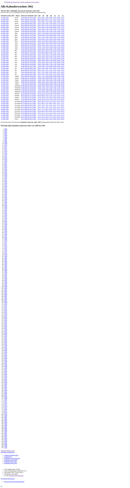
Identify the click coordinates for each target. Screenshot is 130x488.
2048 (5, 365)
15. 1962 (5, 45)
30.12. (62, 117)
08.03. (51, 35)
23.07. (39, 74)
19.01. (55, 21)
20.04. (55, 47)
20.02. (43, 31)
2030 (5, 336)
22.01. (39, 23)
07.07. (59, 68)
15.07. (62, 70)
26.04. (51, 49)
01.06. (55, 58)
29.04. (62, 49)
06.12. (51, 111)
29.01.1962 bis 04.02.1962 (28, 25)
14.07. (59, 70)
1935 (5, 185)
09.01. (43, 19)
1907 (5, 140)
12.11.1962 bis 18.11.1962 (28, 105)
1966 (5, 234)
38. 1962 (5, 89)
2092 (5, 435)
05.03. (39, 35)
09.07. (39, 70)
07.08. (43, 78)
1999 (5, 287)
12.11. (39, 105)
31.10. (47, 101)
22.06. (55, 64)
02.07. (39, 68)
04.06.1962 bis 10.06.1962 (28, 60)
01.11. (51, 101)
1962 (5, 228)
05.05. (59, 51)
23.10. (43, 99)
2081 (5, 417)
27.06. (47, 66)
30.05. (47, 58)
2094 (5, 438)
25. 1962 (5, 64)
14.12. (55, 113)
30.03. (55, 41)
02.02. (55, 25)
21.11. (47, 107)
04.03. (62, 33)
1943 (5, 197)
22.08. (47, 82)
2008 (5, 301)
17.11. (58, 105)
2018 (5, 317)
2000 (5, 288)
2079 (5, 414)
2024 (5, 326)
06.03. (43, 35)
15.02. (51, 29)
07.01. (62, 17)
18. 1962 (5, 51)
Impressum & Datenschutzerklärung (14, 481)
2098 (5, 444)
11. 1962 (5, 37)
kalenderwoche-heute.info (16, 475)
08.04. (62, 43)
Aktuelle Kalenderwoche (8, 450)
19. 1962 (5, 52)
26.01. (55, 23)
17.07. (43, 72)
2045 (5, 360)
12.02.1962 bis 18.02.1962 (28, 29)
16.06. (59, 62)
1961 (5, 226)
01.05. (43, 51)
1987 (5, 267)
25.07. (47, 74)
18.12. (43, 115)
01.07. (62, 66)
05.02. (39, 27)
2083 (5, 420)
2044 (5, 358)
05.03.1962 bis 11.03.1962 (28, 35)
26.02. (39, 33)
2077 (5, 411)
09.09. (62, 86)
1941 (5, 194)
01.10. (39, 93)
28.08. (43, 84)
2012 (5, 307)
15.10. (39, 97)
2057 (5, 379)
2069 (5, 398)
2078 (5, 412)
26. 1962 (5, 66)
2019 (5, 318)
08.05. (43, 52)
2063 (5, 388)
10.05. (51, 52)
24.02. (59, 31)
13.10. (59, 95)
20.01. (59, 21)
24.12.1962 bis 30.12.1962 (28, 117)
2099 (5, 446)
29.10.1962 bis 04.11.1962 (28, 101)
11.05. (55, 52)
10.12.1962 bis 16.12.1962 (28, 113)
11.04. (47, 45)
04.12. (43, 111)
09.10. (43, 95)
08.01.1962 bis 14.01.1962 (28, 19)
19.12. (47, 115)
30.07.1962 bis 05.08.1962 (28, 76)
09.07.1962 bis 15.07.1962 (28, 70)
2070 (5, 400)
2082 (5, 419)
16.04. (39, 47)
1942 (5, 196)
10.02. (59, 27)
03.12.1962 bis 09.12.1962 (28, 111)
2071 (5, 401)
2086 (5, 425)
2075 (5, 408)
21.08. (43, 82)
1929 (5, 175)
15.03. (51, 37)
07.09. (55, 86)
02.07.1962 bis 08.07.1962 (28, 68)
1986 (5, 266)
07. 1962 (5, 29)
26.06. (43, 66)
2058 (5, 381)
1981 (5, 258)
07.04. (59, 43)
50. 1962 (5, 113)
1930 (5, 177)
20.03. (43, 39)
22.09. (59, 89)
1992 (5, 275)
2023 (5, 325)
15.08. (47, 80)
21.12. (55, 115)
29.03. (51, 41)
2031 (5, 337)
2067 (5, 395)
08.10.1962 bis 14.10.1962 (28, 95)
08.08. (47, 78)
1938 (5, 189)
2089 (5, 430)
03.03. (59, 33)
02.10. (43, 93)
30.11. (55, 109)
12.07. (51, 70)
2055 (5, 376)
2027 (5, 331)
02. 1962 (5, 19)
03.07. (43, 68)
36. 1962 (5, 86)
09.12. (62, 111)
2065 (5, 392)
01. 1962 (5, 17)
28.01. (62, 23)
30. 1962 (5, 74)
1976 (5, 250)
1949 (5, 207)
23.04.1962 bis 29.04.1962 (28, 49)
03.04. (43, 43)
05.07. (51, 68)
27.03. (43, 41)
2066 (5, 393)
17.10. (47, 97)
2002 (5, 291)
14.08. (43, 80)
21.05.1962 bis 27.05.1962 (28, 56)
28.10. (62, 99)
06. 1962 (5, 27)
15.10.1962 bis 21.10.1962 (28, 97)
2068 (5, 396)
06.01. (59, 17)
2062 (5, 387)
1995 (5, 280)
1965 (5, 232)
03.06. (62, 58)
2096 (5, 441)
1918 (5, 157)
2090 (5, 431)
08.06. (55, 60)
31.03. (59, 41)
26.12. (47, 117)
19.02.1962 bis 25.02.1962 (28, 31)
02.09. (62, 84)
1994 (5, 279)
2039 (5, 350)
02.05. (47, 51)
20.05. (62, 54)
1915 (5, 153)
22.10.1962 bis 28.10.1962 (28, 99)
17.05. (51, 54)
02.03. (55, 33)
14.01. (62, 19)
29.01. (39, 25)
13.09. (51, 88)
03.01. (47, 17)
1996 (5, 282)
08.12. (59, 111)
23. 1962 (5, 60)
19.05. (59, 54)
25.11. (62, 107)
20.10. (59, 97)
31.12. (39, 119)
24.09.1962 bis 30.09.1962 (28, 91)
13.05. (62, 52)
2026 (5, 330)
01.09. (59, 84)
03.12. (39, 111)
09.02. (55, 27)
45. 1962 (5, 103)
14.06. (51, 62)
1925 (5, 169)
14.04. (59, 45)
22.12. (59, 115)
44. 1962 (5, 101)
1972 (5, 243)
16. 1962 (5, 47)
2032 (5, 339)
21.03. (47, 39)
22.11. (51, 107)
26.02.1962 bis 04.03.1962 (28, 33)
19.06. (43, 64)
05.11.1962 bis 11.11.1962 (28, 103)
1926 (5, 170)
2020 (5, 320)
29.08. (47, 84)
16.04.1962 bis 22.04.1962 (28, 47)
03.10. (47, 93)
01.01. (39, 17)
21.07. (59, 72)
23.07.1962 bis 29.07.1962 (28, 74)
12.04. (51, 45)
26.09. (47, 91)
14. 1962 (5, 43)
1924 (5, 167)
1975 (5, 248)
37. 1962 (5, 88)
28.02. (47, 33)
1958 (5, 221)
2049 (5, 366)
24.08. (55, 82)
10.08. (55, 78)
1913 (5, 149)
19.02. (39, 31)
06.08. (39, 78)
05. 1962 (5, 25)
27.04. (55, 49)
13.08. (39, 80)
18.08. (59, 80)
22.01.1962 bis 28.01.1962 (28, 23)
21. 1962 (5, 56)
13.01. (59, 19)
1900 (5, 129)
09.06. (59, 60)
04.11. (62, 101)
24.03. (59, 39)
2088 (5, 428)
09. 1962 (5, 33)
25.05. (55, 56)
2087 (5, 427)
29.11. (51, 109)
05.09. (47, 86)
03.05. (51, 51)
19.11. (39, 107)
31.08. (55, 84)
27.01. (59, 23)
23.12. (62, 115)
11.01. (51, 19)
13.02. (43, 29)
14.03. (47, 37)
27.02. (43, 33)
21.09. (55, 89)
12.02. (39, 29)
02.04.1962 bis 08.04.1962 (28, 43)
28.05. (39, 58)
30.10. (43, 101)
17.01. (47, 21)
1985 (5, 264)
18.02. (62, 29)
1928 (5, 173)
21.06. (51, 64)
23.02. (55, 31)
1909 (5, 143)
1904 (5, 135)
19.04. (51, 47)
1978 (5, 253)
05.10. (55, 93)
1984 (5, 263)
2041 (5, 353)
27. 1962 (5, 68)
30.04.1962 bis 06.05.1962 (28, 51)
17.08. (55, 80)
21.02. (47, 31)
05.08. (62, 76)
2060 (5, 384)
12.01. (55, 19)
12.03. (39, 37)
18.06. (39, 64)
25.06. (39, 66)
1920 (5, 161)
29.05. (43, 58)
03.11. (58, 101)
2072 (5, 403)
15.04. (62, 45)
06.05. (62, 51)
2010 (5, 304)
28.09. (55, 91)
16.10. (43, 97)
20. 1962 (5, 54)
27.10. (59, 99)
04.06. (39, 60)
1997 (5, 283)
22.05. (43, 56)
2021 (5, 322)
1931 (5, 178)
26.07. (51, 74)
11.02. (62, 27)
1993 (5, 277)
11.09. (43, 88)
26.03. (39, 41)
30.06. (59, 66)
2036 (5, 345)
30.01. (43, 25)
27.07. (55, 74)
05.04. (51, 43)
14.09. (55, 88)
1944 (5, 199)
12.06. (43, 62)
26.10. (55, 99)
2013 (5, 309)
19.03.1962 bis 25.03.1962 (28, 39)
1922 (5, 164)
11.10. (51, 95)
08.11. (51, 103)
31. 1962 (5, 76)
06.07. (55, 68)
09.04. (39, 45)
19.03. (39, 39)
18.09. (43, 89)
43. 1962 (5, 99)
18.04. (47, 47)
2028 (5, 333)
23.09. (62, 89)
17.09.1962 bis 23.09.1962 (28, 89)
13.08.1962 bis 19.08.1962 (28, 80)
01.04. (62, 41)
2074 (5, 406)
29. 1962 (5, 72)
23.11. (55, 107)
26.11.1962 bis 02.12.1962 (28, 109)
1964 (5, 231)
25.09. (43, 91)
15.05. (43, 54)
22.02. (51, 31)
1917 (5, 156)
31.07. (43, 76)
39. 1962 (5, 91)
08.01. (39, 19)
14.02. (47, 29)
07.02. (47, 27)
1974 (5, 247)
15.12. (59, 113)
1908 (5, 142)
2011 (5, 306)
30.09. (62, 91)
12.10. (55, 95)
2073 (5, 404)
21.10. (62, 97)
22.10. (39, 99)
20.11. (43, 107)
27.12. (51, 117)
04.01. (51, 17)
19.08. (62, 80)
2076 (5, 409)
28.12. (55, 117)
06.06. (47, 60)
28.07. (59, 74)
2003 (5, 293)
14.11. (47, 105)
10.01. (47, 19)
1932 (5, 180)
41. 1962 (5, 95)
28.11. (47, 109)
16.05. (47, 54)
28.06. (51, 66)
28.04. (59, 49)
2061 (5, 385)
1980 (5, 256)
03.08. (55, 76)
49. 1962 (5, 111)
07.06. (51, 60)
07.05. (39, 52)
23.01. (43, 23)
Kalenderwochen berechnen (12, 458)
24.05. (51, 56)
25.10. (51, 99)
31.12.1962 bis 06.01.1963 (28, 119)
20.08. (39, 82)
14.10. (62, 95)
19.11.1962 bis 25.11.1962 (28, 107)
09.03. (55, 35)
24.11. (58, 107)
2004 (5, 294)
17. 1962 (5, 49)
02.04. (39, 43)
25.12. (43, 117)
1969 (5, 239)
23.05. (47, 56)
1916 (5, 154)
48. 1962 (5, 109)
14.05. (39, 54)
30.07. (39, 76)
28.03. (47, 41)
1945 (5, 200)
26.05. (59, 56)
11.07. (47, 70)
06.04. (55, 43)
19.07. (51, 72)
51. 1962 (5, 115)
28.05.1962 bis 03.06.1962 (28, 58)
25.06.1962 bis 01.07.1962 (28, 66)
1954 (5, 215)
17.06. (62, 62)
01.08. (47, 76)
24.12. (39, 117)
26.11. (39, 109)
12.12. (47, 113)
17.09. (39, 89)
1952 (5, 212)
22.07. (62, 72)
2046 (5, 361)
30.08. (51, 84)
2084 (5, 422)
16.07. (39, 72)
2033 (5, 341)
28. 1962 (5, 70)
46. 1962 (5, 105)
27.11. (43, 109)
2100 (5, 447)
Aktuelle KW (8, 457)
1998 (5, 285)
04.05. (55, 51)
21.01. (62, 21)
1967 (5, 236)
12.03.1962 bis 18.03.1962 (28, 37)
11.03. (62, 35)
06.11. (43, 103)
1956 (5, 218)
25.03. (62, 39)
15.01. (39, 21)
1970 (5, 240)
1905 (5, 137)
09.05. (47, 52)
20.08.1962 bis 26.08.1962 (28, 82)
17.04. (43, 47)
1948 (5, 205)
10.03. (59, 35)
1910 (5, 145)
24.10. (47, 99)
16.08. (51, 80)
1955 (5, 216)
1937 (5, 188)
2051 (5, 369)
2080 (5, 416)
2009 (5, 302)
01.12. (59, 109)
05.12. (47, 111)
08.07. (62, 68)
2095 (5, 439)
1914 (5, 151)
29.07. (62, 74)
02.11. (55, 101)
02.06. (59, 58)
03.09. (39, 86)
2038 (5, 349)
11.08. (58, 78)
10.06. (62, 60)
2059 (5, 382)
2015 (5, 312)
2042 (5, 355)
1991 (5, 274)
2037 (5, 347)
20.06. (47, 64)
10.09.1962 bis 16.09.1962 (28, 88)
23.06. (59, 64)
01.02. (51, 25)
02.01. (43, 17)
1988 (5, 269)
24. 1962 (5, 62)
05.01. (55, 17)
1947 (5, 204)
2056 (5, 377)
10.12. (39, 113)
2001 (5, 290)
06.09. (51, 86)
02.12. (62, 109)
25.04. (47, 49)
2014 (5, 310)
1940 (5, 193)
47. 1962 (5, 107)
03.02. (59, 25)
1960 (5, 224)
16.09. (62, 88)
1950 (5, 208)
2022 (5, 323)
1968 (5, 237)
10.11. (58, 103)
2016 (5, 314)
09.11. (55, 103)
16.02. (55, 29)
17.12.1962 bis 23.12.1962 (28, 115)
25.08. (59, 82)
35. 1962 (5, 84)
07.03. (47, 35)
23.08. (51, 82)
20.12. (51, 115)
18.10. (51, 97)
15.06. (55, 62)
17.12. (39, 115)
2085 (5, 424)
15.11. (51, 105)
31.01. (47, 25)
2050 (5, 368)
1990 (5, 272)
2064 (5, 390)
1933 (5, 181)
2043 (5, 357)
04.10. (51, 93)
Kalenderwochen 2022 (10, 463)
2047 (5, 363)
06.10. (59, 93)
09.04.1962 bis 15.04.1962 (28, 45)
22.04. (62, 47)
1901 (5, 130)
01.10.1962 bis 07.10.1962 (28, 93)
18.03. (62, 37)
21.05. (39, 56)
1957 (5, 220)
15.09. (59, 88)
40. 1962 (5, 93)
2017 (5, 315)
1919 (5, 159)
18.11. (62, 105)
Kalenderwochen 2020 (10, 460)
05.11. (39, 103)
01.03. (51, 33)
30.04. (39, 51)
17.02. (59, 29)
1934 (5, 183)
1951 (5, 210)
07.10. (62, 93)
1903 (5, 134)
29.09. (59, 91)
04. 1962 (5, 23)
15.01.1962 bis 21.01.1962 (28, 21)
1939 (5, 191)
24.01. (47, 23)
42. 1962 (5, 97)
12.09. (47, 88)
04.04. (47, 43)
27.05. (62, 56)
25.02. (62, 31)
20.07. (55, 72)
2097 (5, 443)
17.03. (59, 37)
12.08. (62, 78)
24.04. (43, 49)
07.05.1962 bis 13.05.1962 (28, 52)
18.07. (47, 72)
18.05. (55, 54)
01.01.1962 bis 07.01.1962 (28, 17)
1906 (5, 138)
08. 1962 (5, 31)
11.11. (62, 103)
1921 (5, 162)
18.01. (51, 21)
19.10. (55, 97)
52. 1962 (5, 117)
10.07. (43, 70)
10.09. (39, 88)
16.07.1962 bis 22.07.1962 (28, 72)
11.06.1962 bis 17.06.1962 (28, 62)
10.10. (47, 95)
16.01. (43, 21)
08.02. (51, 27)
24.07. (43, 74)
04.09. (43, 86)
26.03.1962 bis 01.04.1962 (28, 41)
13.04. (55, 45)
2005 (5, 296)
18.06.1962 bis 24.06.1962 (28, 64)
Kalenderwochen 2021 (10, 461)
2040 (5, 352)
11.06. (39, 62)
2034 (5, 342)
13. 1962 (5, 41)
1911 (5, 146)
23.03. (55, 39)
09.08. (51, 78)
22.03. (51, 39)
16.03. (55, 37)
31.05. (51, 58)
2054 (5, 374)
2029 (5, 334)
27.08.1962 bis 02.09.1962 (28, 84)
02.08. (51, 76)
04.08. (59, 76)
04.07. (47, 68)
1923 (5, 165)
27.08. (39, 84)
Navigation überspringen (8, 452)
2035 (5, 344)
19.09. (47, 89)
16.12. (62, 113)
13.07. (55, 70)
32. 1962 (5, 78)
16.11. (55, 105)
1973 (5, 245)
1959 (5, 223)
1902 (5, 132)
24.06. (62, 64)
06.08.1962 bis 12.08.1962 (28, 78)
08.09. (59, 86)
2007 (5, 299)
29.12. (59, 117)
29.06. (55, 66)
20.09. (51, 89)
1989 (5, 271)
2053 (5, 373)
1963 (5, 229)
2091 (5, 433)
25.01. (51, 23)
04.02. (62, 25)
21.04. (59, 47)
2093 (5, 436)
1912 (5, 148)
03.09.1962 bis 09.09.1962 (28, 86)
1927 (5, 172)
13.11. (43, 105)
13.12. (51, 113)
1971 (5, 242)
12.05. (59, 52)
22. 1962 (5, 58)
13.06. (47, 62)
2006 (5, 298)
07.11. (47, 103)
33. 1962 (5, 80)
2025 (5, 328)
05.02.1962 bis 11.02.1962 (28, 27)
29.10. (39, 101)
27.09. (51, 91)
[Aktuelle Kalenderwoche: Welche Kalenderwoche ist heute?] (21, 2)
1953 (5, 213)
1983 (5, 261)
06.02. (43, 27)
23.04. (39, 49)
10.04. (43, 45)
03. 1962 (5, 21)
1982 (5, 259)
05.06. (43, 60)
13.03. (43, 37)
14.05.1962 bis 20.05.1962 (28, 54)
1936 (5, 186)
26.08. (62, 82)
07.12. (55, 111)
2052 (5, 371)
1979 (5, 255)
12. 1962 (5, 39)
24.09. (39, 91)
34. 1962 (5, 82)
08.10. (39, 95)
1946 (5, 202)
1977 (5, 251)
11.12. (43, 113)
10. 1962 (5, 35)
